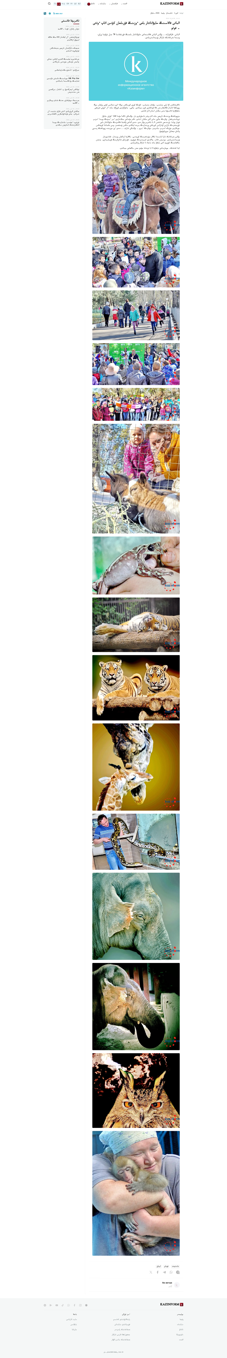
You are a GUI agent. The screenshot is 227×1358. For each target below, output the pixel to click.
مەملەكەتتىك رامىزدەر (122, 1330)
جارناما (74, 1330)
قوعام (166, 1266)
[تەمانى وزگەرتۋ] (87, 4)
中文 (63, 4)
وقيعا (163, 13)
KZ (79, 4)
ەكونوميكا (179, 1335)
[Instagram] (178, 1273)
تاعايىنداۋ (169, 13)
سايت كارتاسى (71, 1319)
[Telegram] (164, 1273)
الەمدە (181, 1340)
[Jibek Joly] (57, 13)
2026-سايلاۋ (155, 13)
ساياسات (180, 1325)
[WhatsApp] (171, 1273)
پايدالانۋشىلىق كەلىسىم (121, 1319)
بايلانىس (73, 1325)
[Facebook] (157, 1273)
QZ (75, 4)
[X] (151, 1273)
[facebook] (74, 1305)
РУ (72, 4)
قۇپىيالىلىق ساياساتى (122, 1325)
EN (68, 4)
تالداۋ (93, 4)
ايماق (159, 1266)
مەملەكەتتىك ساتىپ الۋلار (121, 1340)
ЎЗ (55, 4)
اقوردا (176, 13)
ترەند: (181, 13)
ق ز (58, 4)
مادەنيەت (175, 1266)
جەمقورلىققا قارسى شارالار (121, 1335)
